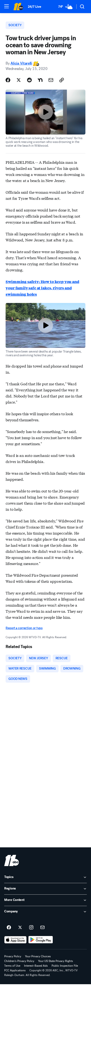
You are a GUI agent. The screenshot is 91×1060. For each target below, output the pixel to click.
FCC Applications (15, 970)
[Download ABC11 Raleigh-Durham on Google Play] (40, 939)
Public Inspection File (65, 965)
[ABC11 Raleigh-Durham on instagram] (31, 927)
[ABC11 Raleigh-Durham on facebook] (9, 927)
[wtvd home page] (11, 860)
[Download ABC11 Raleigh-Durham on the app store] (15, 939)
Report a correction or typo (24, 628)
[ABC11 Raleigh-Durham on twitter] (20, 927)
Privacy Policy (12, 956)
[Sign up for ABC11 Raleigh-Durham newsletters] (42, 927)
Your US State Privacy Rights (55, 961)
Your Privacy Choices (38, 956)
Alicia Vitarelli (21, 63)
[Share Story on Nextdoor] (40, 80)
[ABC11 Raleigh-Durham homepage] (18, 6)
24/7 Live (34, 6)
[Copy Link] (62, 80)
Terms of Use (12, 965)
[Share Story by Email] (51, 80)
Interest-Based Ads (36, 965)
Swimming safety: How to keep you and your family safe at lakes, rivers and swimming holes (42, 288)
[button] (6, 6)
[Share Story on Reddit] (29, 80)
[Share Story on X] (19, 80)
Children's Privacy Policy (19, 961)
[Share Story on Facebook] (8, 80)
